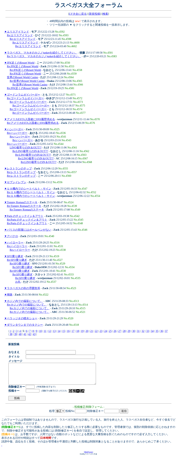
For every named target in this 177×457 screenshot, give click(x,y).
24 (105, 331)
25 (110, 331)
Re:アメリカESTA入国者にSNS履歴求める (33, 122)
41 (25, 334)
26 (115, 331)
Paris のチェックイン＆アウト (25, 216)
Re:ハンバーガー (17, 132)
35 (157, 331)
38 (11, 334)
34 (152, 331)
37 (166, 331)
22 (96, 331)
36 (161, 331)
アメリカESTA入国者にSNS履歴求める (31, 119)
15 (63, 331)
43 (34, 334)
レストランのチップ (19, 168)
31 (138, 331)
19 (82, 331)
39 (15, 334)
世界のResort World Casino (22, 77)
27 (119, 331)
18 (77, 331)
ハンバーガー (15, 129)
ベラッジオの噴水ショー (22, 318)
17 (73, 331)
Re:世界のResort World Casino (27, 80)
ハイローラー (15, 242)
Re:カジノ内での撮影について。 (27, 304)
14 (59, 331)
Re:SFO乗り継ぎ (17, 259)
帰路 (9, 294)
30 (133, 331)
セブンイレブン (16, 182)
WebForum (88, 452)
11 (45, 331)
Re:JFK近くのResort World (22, 66)
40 (20, 334)
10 (40, 331)
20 (87, 331)
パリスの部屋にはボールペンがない (29, 229)
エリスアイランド (18, 31)
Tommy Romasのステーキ (22, 202)
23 (101, 331)
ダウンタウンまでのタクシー (25, 324)
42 (29, 334)
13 (54, 331)
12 (49, 331)
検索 (105, 13)
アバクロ (12, 236)
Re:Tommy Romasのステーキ (24, 205)
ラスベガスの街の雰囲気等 (23, 288)
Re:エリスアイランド (20, 35)
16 (68, 331)
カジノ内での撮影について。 (25, 301)
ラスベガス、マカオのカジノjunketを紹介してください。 (42, 52)
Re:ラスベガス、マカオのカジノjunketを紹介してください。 (44, 56)
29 (129, 331)
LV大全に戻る (78, 13)
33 (147, 331)
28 (124, 331)
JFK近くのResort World (20, 62)
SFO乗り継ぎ (15, 256)
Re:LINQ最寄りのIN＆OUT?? (30, 151)
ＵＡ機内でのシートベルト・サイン (29, 188)
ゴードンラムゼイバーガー (23, 94)
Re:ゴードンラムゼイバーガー (25, 98)
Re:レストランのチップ (21, 172)
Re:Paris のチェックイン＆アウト (27, 219)
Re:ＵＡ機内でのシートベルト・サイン (31, 192)
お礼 (18, 281)
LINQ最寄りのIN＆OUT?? (25, 147)
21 (91, 331)
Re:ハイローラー (17, 246)
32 (143, 331)
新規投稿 (94, 13)
